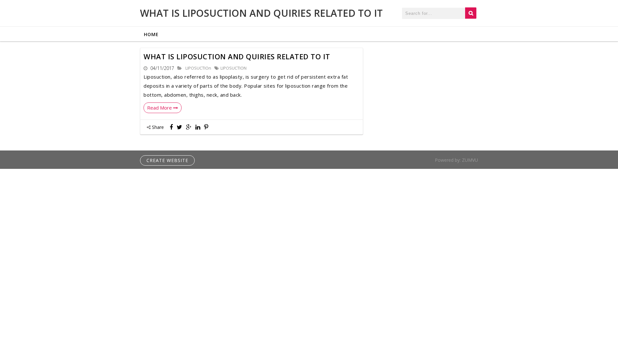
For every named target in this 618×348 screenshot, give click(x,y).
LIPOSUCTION (233, 68)
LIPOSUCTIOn (197, 68)
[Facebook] (171, 127)
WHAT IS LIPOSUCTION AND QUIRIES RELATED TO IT (261, 13)
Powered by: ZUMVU (456, 160)
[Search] (470, 13)
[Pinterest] (206, 127)
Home (151, 34)
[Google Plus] (189, 127)
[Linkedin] (197, 127)
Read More (160, 107)
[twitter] (179, 127)
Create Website (167, 160)
